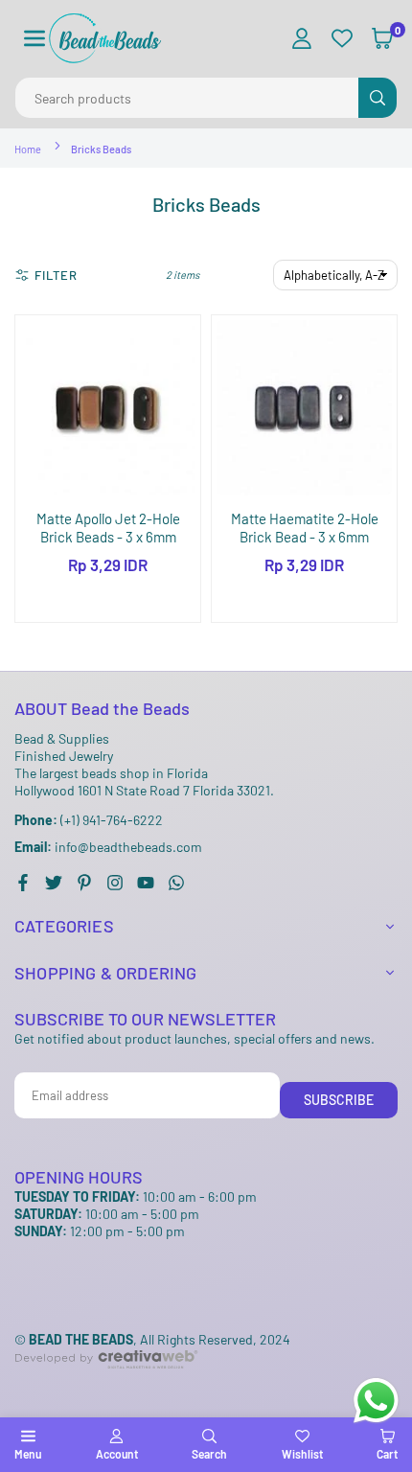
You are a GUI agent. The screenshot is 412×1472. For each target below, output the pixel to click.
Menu (27, 1453)
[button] (34, 38)
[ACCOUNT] (302, 38)
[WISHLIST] (342, 38)
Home (27, 149)
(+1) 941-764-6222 (88, 820)
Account (117, 1453)
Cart (387, 1453)
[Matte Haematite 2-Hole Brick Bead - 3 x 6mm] (304, 407)
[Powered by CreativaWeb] (106, 1384)
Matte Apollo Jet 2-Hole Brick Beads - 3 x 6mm (108, 528)
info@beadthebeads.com (108, 847)
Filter (56, 275)
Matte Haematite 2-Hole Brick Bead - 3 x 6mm (304, 528)
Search (209, 1453)
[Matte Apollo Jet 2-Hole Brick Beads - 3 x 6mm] (107, 407)
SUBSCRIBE (339, 1100)
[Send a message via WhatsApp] (376, 1400)
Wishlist (302, 1453)
